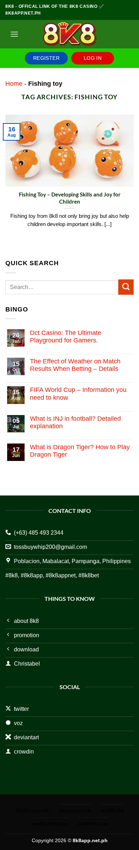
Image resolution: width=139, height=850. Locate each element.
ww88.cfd (112, 810)
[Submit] (126, 287)
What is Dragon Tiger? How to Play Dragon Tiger (80, 451)
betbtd (8, 775)
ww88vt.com (93, 824)
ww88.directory (49, 824)
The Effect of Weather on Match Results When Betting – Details (75, 365)
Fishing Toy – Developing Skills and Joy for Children (69, 197)
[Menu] (14, 34)
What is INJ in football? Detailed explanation (75, 422)
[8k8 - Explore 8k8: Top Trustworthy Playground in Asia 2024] (69, 34)
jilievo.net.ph (75, 810)
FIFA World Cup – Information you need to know (78, 393)
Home (13, 83)
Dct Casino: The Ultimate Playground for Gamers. (65, 336)
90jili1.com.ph (32, 810)
